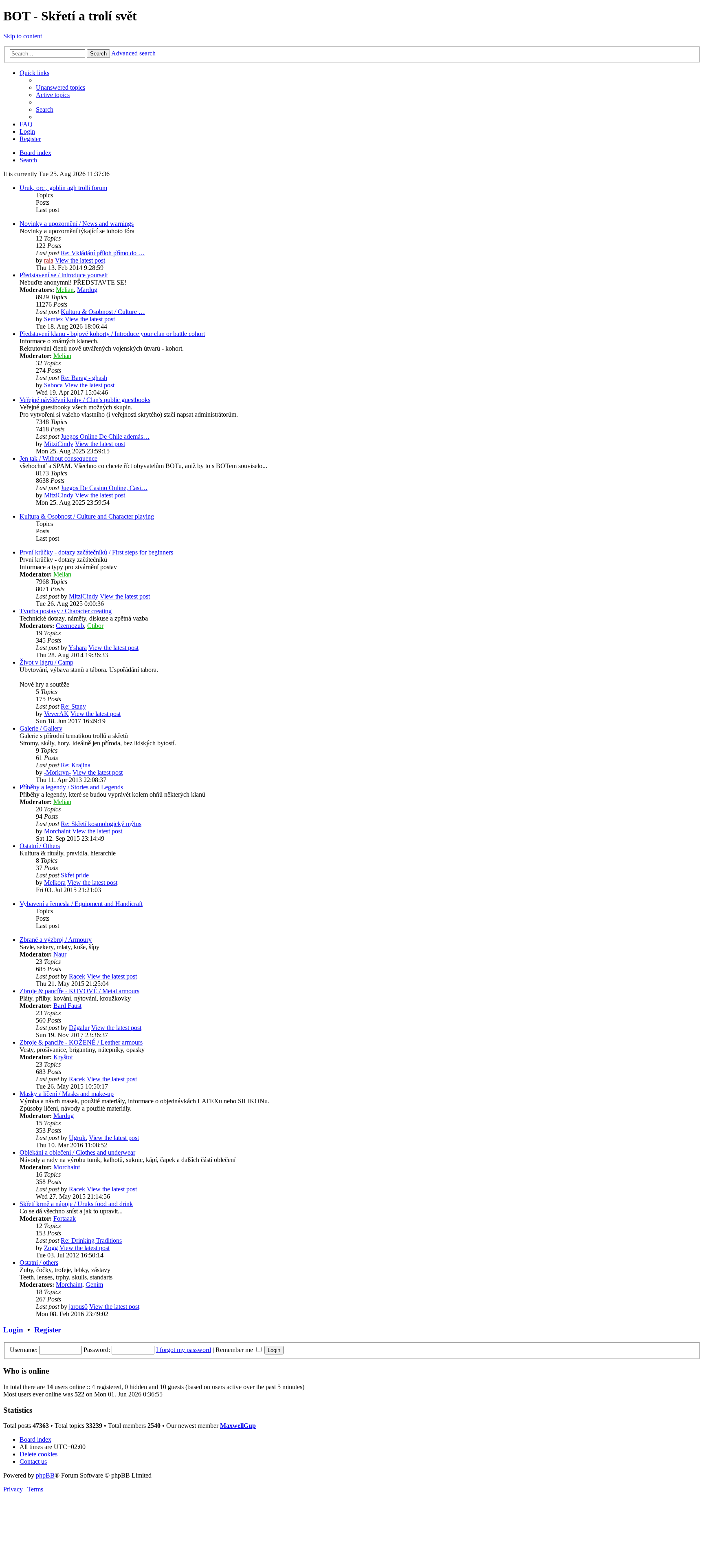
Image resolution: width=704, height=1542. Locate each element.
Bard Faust (67, 1005)
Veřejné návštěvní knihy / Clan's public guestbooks (85, 399)
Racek (77, 976)
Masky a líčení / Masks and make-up (67, 1093)
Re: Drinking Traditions (91, 1240)
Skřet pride (75, 875)
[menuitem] (60, 87)
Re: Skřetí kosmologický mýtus (101, 823)
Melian (65, 289)
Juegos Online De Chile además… (105, 436)
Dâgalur (79, 1027)
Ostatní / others (39, 1262)
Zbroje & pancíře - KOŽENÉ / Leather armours (81, 1042)
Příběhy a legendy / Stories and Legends (71, 787)
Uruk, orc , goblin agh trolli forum (63, 187)
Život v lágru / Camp (46, 662)
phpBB (45, 1475)
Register (47, 1330)
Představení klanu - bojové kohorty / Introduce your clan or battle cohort (112, 333)
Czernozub (70, 625)
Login (13, 1330)
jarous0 (78, 1306)
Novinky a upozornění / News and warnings (77, 223)
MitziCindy (58, 443)
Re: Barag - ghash (84, 377)
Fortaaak (64, 1218)
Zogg (51, 1247)
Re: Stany (73, 706)
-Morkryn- (57, 772)
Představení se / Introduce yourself (64, 275)
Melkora (55, 882)
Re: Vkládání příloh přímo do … (103, 253)
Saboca (53, 385)
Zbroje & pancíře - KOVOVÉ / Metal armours (79, 990)
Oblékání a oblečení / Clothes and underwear (77, 1152)
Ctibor (95, 625)
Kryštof (63, 1057)
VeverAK (56, 713)
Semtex (53, 319)
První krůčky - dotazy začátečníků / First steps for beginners (96, 552)
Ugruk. (78, 1137)
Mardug (87, 289)
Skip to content (22, 36)
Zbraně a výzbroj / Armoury (56, 939)
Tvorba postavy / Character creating (66, 611)
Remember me (235, 1349)
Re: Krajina (75, 765)
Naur (59, 954)
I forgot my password (183, 1349)
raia (48, 260)
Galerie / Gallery (41, 728)
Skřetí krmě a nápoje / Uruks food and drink (76, 1203)
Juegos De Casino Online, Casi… (104, 487)
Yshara (77, 647)
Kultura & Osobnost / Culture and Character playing (87, 516)
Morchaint (57, 831)
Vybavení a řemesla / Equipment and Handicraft (81, 903)
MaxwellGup (238, 1425)
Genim (94, 1284)
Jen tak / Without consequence (58, 458)
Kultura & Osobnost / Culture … (103, 311)
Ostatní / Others (40, 845)
